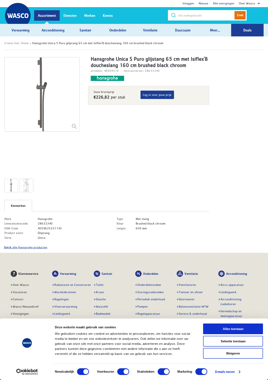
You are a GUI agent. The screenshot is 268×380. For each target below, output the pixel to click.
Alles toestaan (233, 329)
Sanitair (107, 273)
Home (25, 43)
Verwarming (68, 273)
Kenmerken (18, 205)
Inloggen (188, 3)
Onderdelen (150, 273)
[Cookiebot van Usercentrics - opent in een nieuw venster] (27, 372)
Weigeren (233, 353)
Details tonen (224, 372)
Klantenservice (28, 273)
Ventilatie (191, 273)
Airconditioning (236, 273)
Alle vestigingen (223, 3)
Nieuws (203, 3)
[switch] (123, 371)
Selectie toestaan (233, 341)
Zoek (240, 15)
